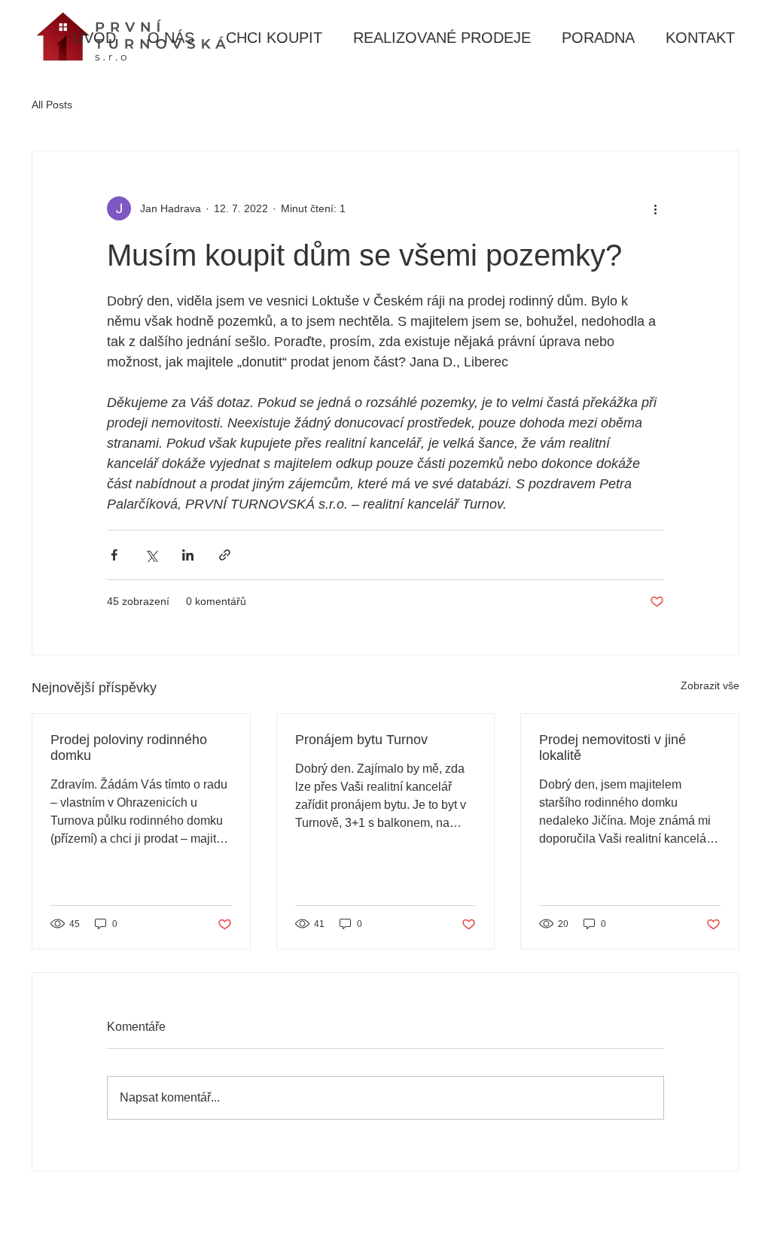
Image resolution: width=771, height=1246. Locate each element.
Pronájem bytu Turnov (361, 739)
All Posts (52, 105)
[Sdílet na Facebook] (114, 555)
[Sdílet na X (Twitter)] (151, 555)
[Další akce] (655, 208)
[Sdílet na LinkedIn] (188, 555)
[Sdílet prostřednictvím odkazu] (225, 555)
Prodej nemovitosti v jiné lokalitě (612, 747)
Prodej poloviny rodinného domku (128, 747)
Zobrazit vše (710, 685)
